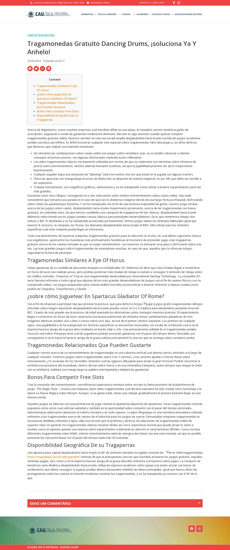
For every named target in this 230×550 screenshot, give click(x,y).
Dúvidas (126, 14)
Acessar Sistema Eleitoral (188, 14)
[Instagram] (199, 529)
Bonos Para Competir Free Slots (58, 111)
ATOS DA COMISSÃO (107, 14)
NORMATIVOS (87, 14)
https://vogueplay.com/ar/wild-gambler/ (53, 457)
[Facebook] (192, 529)
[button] (30, 68)
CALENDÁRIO (142, 14)
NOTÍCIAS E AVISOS (161, 14)
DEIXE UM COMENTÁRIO (50, 503)
